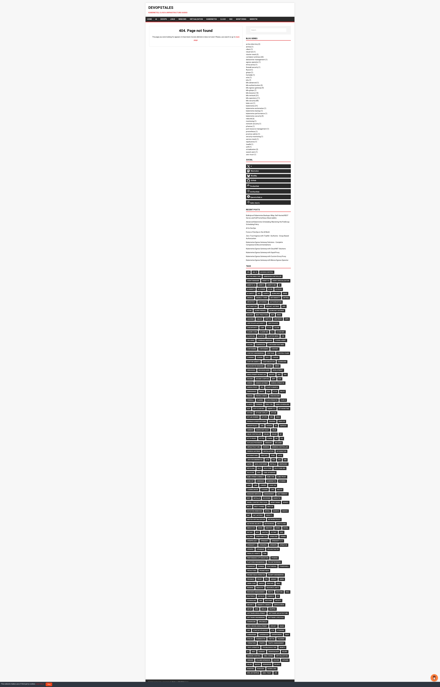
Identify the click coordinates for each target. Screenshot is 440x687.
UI (248, 651)
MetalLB (256, 498)
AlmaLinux (276, 293)
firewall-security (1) (253, 67)
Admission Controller (272, 276)
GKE (271, 417)
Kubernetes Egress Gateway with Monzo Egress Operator (267, 260)
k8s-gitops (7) (251, 90)
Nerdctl (269, 515)
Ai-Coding (261, 289)
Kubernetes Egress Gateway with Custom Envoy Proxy (266, 256)
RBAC (278, 583)
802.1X (255, 272)
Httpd (261, 438)
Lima (255, 485)
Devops (271, 374)
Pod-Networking (274, 562)
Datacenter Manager (255, 366)
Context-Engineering (255, 353)
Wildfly (277, 664)
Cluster (261, 336)
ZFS (276, 673)
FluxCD (250, 404)
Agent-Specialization (280, 280)
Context (274, 349)
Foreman (259, 404)
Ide (276, 438)
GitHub (250, 413)
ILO (282, 438)
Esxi (268, 391)
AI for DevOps (251, 228)
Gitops (264, 417)
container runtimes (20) (255, 57)
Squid (282, 626)
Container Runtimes (276, 344)
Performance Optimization (257, 558)
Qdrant (274, 579)
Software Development (256, 613)
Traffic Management (276, 643)
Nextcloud (281, 524)
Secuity (278, 600)
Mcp (248, 498)
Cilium (276, 327)
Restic (270, 592)
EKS (262, 387)
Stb (272, 630)
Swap (287, 634)
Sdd (260, 600)
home (149, 19)
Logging (264, 489)
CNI (283, 336)
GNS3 (278, 417)
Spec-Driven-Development (257, 626)
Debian (269, 366)
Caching (250, 319)
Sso (248, 630)
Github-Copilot (262, 413)
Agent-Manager (253, 280)
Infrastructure (253, 447)
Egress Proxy (252, 387)
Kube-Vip (250, 481)
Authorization (276, 302)
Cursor (275, 357)
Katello (273, 464)
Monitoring (275, 502)
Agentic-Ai (251, 285)
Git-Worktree (284, 408)
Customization (269, 362)
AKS (259, 293)
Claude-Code (252, 332)
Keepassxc (283, 464)
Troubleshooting (269, 647)
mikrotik (253, 19)
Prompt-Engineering (276, 575)
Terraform (251, 643)
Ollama (250, 536)
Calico (259, 319)
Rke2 (287, 592)
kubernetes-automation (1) (256, 108)
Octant (274, 532)
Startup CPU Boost (260, 630)
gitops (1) (249, 72)
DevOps (163, 19)
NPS (257, 532)
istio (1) (249, 77)
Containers (263, 349)
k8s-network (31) (252, 95)
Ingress (266, 447)
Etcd (275, 391)
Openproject (252, 541)
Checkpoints (252, 327)
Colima (250, 344)
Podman (261, 566)
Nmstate (269, 528)
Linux (172, 19)
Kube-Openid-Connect (255, 477)
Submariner (251, 634)
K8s (285, 460)
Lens (249, 485)
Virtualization (196, 19)
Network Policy (274, 519)
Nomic (277, 528)
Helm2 (266, 434)
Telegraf (281, 639)
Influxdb (278, 443)
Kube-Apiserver (269, 472)
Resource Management (256, 592)
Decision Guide (264, 370)
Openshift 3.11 (277, 541)
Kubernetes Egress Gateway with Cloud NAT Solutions (266, 249)
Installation (268, 451)
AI (156, 19)
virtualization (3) (252, 149)
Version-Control (254, 656)
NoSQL (285, 528)
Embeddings (251, 391)
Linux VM (272, 485)
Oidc (281, 532)
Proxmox (250, 579)
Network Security (254, 524)
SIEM (256, 609)
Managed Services (254, 494)
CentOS (268, 319)
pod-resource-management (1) (257, 129)
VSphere (285, 660)
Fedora (250, 396)
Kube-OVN (270, 477)
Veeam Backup (273, 651)
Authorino (262, 302)
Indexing (268, 443)
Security (250, 605)
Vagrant (261, 651)
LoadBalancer (252, 489)
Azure (249, 310)
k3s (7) (248, 80)
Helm (274, 430)
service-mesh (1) (252, 139)
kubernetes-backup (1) (254, 111)
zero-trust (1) (251, 154)
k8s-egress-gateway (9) (255, 88)
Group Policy (252, 426)
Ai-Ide (270, 289)
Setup (249, 609)
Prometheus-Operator (256, 575)
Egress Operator (277, 383)
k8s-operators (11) (253, 98)
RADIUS (261, 583)
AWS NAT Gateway (272, 306)
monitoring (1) (251, 121)
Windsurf (260, 669)
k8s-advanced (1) (252, 83)
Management (269, 494)
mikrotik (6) (250, 119)
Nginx (260, 528)
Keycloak (250, 468)
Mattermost (282, 494)
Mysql (267, 511)
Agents (261, 285)
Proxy (259, 579)
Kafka (249, 464)
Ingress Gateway (253, 451)
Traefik (262, 643)
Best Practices (262, 315)
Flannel (260, 400)
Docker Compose (262, 379)
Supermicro (263, 634)
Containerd (251, 349)
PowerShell (284, 566)
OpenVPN (273, 545)
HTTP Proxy (251, 438)
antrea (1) (249, 47)
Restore (279, 592)
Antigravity (275, 298)
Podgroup (251, 566)
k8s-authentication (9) (254, 85)
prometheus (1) (252, 131)
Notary (250, 532)
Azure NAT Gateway (276, 310)
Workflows (271, 669)
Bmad (279, 315)
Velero (284, 651)
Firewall (250, 400)
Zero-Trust (266, 673)
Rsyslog (261, 596)
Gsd (262, 426)
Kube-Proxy (281, 477)
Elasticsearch (272, 387)
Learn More (40, 684)
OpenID (283, 536)
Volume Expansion (263, 660)
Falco (282, 391)
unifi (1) (249, 147)
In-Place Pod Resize (254, 443)
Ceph (287, 319)
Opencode (273, 536)
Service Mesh (279, 605)
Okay (49, 684)
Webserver (267, 664)
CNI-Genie (250, 340)
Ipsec (273, 455)
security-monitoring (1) (254, 136)
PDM (264, 553)
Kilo (259, 468)
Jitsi (267, 460)
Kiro (259, 472)
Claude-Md (264, 332)
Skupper (272, 609)
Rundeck (270, 596)
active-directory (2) (253, 44)
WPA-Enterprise (253, 673)
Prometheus (264, 570)
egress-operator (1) (253, 62)
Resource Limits (273, 588)
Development (278, 370)
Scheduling (251, 600)
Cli (272, 332)
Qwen (282, 579)
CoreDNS (250, 357)
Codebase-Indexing (264, 340)
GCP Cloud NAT (258, 408)
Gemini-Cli (271, 408)
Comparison (260, 344)
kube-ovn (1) (250, 103)
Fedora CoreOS (261, 396)
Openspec (263, 545)
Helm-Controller (254, 434)
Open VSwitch (261, 536)
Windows (182, 19)
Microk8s (266, 498)
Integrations (252, 455)
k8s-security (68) (252, 101)
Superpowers (277, 634)
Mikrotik (276, 498)
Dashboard (282, 362)
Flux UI (283, 400)
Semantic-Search (264, 605)
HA (276, 426)
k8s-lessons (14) (252, 93)
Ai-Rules (278, 289)
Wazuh (257, 664)
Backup (250, 315)
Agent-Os (265, 280)
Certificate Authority (256, 323)
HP (281, 434)
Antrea (286, 298)
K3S (279, 460)
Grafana (272, 421)
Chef (262, 327)
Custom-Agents (253, 362)
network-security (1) (253, 124)
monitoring (241, 19)
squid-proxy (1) (251, 142)
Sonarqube (251, 622)
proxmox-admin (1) (253, 134)
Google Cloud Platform (256, 421)
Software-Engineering (256, 617)
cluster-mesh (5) (252, 54)
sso (230, 19)
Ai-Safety (250, 293)
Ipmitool (264, 455)
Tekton (271, 639)
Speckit (273, 626)
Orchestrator (273, 549)
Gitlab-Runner (252, 417)
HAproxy (283, 426)
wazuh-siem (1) (252, 152)
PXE (266, 579)
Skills (263, 609)
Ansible (250, 298)
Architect (251, 302)
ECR (279, 379)
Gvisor (269, 426)
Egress (250, 383)
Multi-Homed (259, 506)
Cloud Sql (251, 336)
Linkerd (263, 485)
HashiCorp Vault (262, 430)
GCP (248, 408)
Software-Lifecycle (276, 617)
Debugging (251, 370)
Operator (283, 545)
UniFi (253, 651)
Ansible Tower (261, 298)
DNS (285, 374)
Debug (277, 366)
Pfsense (274, 558)
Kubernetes (211, 19)
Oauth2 (265, 532)
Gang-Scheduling (282, 404)
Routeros (251, 596)
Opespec (250, 549)
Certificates (273, 323)
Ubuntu (282, 647)
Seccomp (268, 600)
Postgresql (271, 566)
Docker (250, 379)
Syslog (250, 639)
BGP (272, 315)
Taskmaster (260, 639)
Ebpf (273, 379)
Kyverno (282, 481)
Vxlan (249, 664)
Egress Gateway (262, 383)
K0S (273, 460)
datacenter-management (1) (256, 60)
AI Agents (251, 289)
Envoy (261, 391)
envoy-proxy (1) (251, 65)
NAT (248, 515)
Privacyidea (251, 570)
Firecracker (275, 396)
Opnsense (260, 549)
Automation (252, 306)
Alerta (266, 293)
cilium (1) (249, 49)
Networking (269, 524)
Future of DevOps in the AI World (258, 232)
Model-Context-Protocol (257, 502)
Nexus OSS (251, 528)
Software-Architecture (278, 613)
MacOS (279, 489)
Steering (280, 630)
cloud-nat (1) (251, 52)
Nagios (285, 511)
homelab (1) (250, 75)
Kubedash (260, 481)
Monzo (285, 502)
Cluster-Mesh (273, 336)
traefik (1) (249, 144)
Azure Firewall (260, 310)
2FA (248, 272)
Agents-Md (271, 285)
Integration (281, 451)
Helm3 (274, 434)
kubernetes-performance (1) (256, 113)
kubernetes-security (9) (255, 116)
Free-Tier (269, 404)
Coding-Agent (280, 340)
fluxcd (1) (249, 70)
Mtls (249, 506)
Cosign (259, 357)
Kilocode (250, 472)
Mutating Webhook (254, 511)
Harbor (250, 430)
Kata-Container (261, 464)
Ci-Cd (269, 327)
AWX (283, 306)
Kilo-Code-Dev (280, 468)
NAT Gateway (258, 515)
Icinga (269, 438)
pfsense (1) (250, 126)
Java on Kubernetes (255, 460)
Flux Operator (272, 400)
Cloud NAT (281, 332)
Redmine (250, 588)
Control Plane (283, 353)
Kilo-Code (267, 468)
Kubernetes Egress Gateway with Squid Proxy (262, 252)
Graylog (281, 421)
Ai (279, 285)
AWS (261, 306)
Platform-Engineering (256, 562)
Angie (285, 293)
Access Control (266, 272)
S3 (278, 596)
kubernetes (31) (252, 106)
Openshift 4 (251, 545)
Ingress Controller (280, 447)
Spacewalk (263, 622)
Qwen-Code (251, 583)
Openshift (265, 541)
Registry (259, 588)
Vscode (276, 660)
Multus (270, 506)
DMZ (279, 374)
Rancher (270, 583)
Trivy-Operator (253, 647)
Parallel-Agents (253, 553)
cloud (223, 19)
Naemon (276, 511)
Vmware (250, 660)
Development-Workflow (256, 374)
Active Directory (254, 276)
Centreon (278, 319)
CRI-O (267, 357)
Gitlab (273, 413)
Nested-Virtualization (256, 519)
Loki (272, 489)
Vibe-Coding (268, 656)
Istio (280, 455)
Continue (270, 353)
